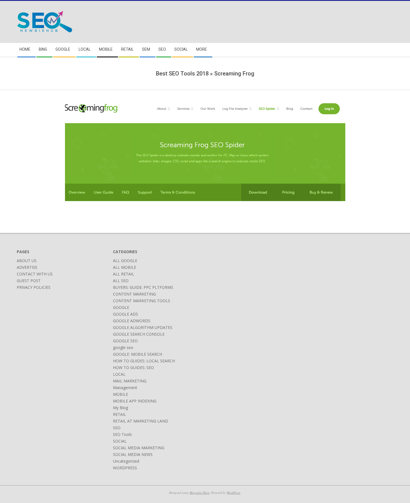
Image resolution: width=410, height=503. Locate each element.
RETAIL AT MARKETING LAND (140, 421)
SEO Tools (122, 434)
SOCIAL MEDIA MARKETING (138, 447)
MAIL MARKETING (129, 381)
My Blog (120, 407)
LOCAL (119, 374)
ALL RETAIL (123, 274)
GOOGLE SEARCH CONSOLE (139, 334)
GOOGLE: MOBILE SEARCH (137, 354)
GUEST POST (29, 280)
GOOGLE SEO (125, 340)
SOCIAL (120, 441)
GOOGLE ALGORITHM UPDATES (142, 327)
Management (125, 387)
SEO (116, 427)
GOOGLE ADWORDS (131, 320)
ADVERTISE (27, 267)
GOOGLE (121, 307)
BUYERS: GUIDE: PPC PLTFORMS (143, 287)
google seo (123, 347)
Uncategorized (126, 461)
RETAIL (119, 414)
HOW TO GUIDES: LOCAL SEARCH (144, 360)
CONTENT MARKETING (134, 294)
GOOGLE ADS (125, 314)
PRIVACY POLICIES (33, 287)
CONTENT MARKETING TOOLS (141, 300)
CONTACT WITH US (35, 274)
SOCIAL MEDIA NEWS (133, 454)
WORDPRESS (125, 467)
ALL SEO (121, 280)
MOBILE (120, 394)
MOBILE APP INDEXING (134, 401)
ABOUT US (27, 260)
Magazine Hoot (199, 492)
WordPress (233, 492)
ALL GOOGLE (125, 260)
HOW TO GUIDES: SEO (133, 367)
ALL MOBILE (124, 267)
